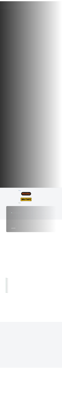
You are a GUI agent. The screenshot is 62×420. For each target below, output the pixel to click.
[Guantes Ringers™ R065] (49, 311)
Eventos (37, 372)
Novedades (38, 385)
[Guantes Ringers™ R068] (37, 311)
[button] (10, 301)
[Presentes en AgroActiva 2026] (28, 375)
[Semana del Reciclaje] (28, 401)
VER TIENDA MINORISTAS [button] (38, 247)
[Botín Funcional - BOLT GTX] (12, 311)
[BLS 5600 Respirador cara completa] (24, 311)
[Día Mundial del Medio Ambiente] (28, 388)
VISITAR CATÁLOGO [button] (11, 248)
